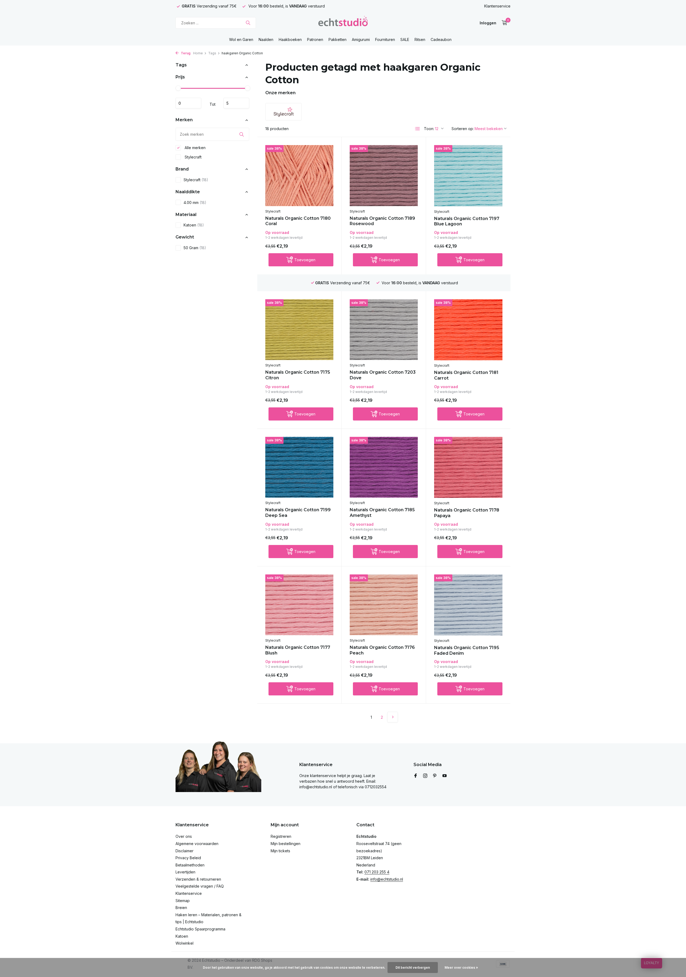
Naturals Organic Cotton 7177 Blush (297, 650)
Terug (185, 53)
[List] (417, 128)
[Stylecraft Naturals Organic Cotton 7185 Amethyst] (384, 467)
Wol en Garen (241, 39)
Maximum (236, 103)
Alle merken (195, 147)
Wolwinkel (184, 943)
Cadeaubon (441, 39)
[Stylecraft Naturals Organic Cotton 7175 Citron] (299, 329)
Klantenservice (497, 6)
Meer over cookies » (461, 967)
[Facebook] (415, 776)
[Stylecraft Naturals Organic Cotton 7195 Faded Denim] (468, 604)
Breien (181, 907)
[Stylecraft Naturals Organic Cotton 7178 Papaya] (468, 467)
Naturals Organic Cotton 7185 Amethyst (382, 512)
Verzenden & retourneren (198, 879)
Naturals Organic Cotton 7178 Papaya (466, 513)
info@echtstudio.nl (386, 879)
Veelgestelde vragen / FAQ (200, 886)
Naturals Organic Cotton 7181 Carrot (466, 375)
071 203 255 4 (376, 872)
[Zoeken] (248, 22)
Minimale (188, 103)
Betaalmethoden (190, 865)
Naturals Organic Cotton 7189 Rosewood (382, 221)
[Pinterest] (435, 776)
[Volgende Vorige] (392, 717)
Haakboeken (290, 39)
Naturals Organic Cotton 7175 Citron (297, 375)
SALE (404, 39)
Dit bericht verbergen (413, 967)
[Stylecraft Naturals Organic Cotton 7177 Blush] (299, 604)
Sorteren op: (463, 128)
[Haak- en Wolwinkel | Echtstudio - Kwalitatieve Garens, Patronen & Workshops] (342, 22)
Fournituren (385, 39)
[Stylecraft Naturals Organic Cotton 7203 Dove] (384, 329)
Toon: (429, 128)
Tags (212, 53)
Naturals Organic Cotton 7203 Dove (383, 375)
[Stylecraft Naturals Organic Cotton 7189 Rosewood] (384, 175)
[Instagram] (425, 776)
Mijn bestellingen (285, 843)
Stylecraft (193, 157)
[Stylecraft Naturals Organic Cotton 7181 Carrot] (468, 329)
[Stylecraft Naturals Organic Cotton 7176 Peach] (384, 604)
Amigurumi (361, 39)
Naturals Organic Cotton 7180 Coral (298, 221)
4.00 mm (195, 202)
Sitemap (183, 900)
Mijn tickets (280, 851)
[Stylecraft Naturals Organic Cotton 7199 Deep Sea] (299, 467)
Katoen (194, 225)
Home (198, 53)
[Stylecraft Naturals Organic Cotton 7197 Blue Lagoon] (468, 175)
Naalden (266, 39)
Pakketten (337, 39)
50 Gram (195, 248)
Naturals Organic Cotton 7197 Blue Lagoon (466, 221)
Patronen (315, 39)
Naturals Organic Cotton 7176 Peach (382, 650)
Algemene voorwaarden (197, 843)
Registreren (281, 836)
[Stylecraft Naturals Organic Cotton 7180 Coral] (299, 175)
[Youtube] (444, 776)
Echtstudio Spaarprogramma (200, 929)
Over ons (184, 836)
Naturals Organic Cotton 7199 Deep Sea (298, 512)
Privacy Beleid (188, 857)
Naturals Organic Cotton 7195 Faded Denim (466, 650)
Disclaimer (184, 851)
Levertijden (185, 872)
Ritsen (420, 39)
